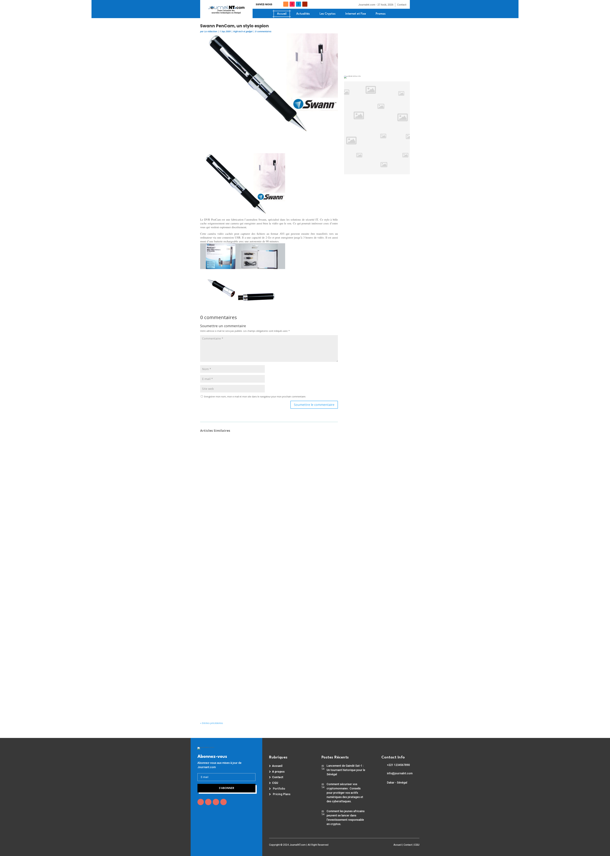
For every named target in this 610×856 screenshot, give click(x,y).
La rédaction (210, 31)
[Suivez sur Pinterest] (223, 802)
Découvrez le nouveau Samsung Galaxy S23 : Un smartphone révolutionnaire (255, 442)
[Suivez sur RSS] (285, 4)
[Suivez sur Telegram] (298, 4)
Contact (401, 4)
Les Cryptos (328, 13)
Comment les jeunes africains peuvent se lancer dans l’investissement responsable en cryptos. (346, 817)
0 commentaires (263, 31)
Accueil (281, 13)
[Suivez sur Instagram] (216, 802)
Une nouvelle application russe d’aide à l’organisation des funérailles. (250, 484)
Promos (381, 13)
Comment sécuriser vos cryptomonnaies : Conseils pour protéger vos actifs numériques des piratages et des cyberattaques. (345, 792)
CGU (416, 844)
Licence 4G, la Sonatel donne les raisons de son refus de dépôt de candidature (256, 633)
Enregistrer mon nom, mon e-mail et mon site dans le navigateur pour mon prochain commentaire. (255, 396)
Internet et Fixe (355, 13)
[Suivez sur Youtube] (304, 4)
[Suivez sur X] (280, 4)
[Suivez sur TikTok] (292, 4)
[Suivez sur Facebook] (275, 4)
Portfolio (279, 788)
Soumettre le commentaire (314, 404)
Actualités (303, 13)
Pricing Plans (282, 794)
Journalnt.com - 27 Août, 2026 (375, 4)
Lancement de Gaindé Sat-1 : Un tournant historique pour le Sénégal (346, 770)
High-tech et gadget (243, 31)
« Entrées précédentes (211, 723)
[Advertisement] (269, 144)
